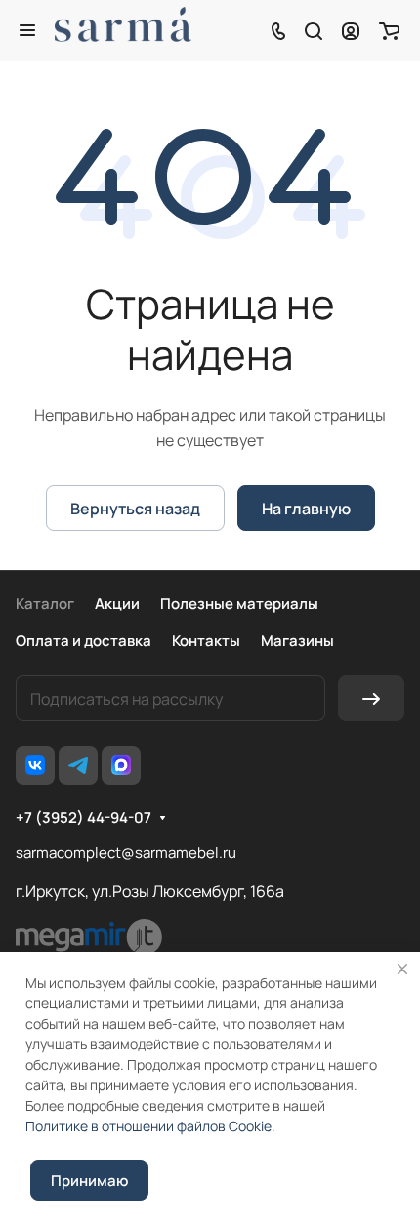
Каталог (45, 603)
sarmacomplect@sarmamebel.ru (126, 852)
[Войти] (350, 30)
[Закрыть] (402, 969)
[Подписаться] (371, 698)
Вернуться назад (135, 508)
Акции (117, 603)
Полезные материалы (239, 603)
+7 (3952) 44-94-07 (83, 818)
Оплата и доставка (83, 641)
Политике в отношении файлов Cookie (148, 1126)
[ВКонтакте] (35, 765)
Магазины (297, 641)
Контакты (206, 641)
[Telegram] (78, 765)
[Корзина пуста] (389, 30)
